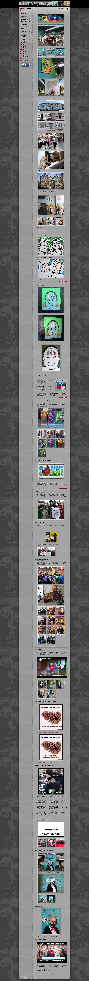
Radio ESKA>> (57, 816)
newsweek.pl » (38, 227)
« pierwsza (41, 973)
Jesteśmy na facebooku (25, 65)
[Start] (38, 4)
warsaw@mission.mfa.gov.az (41, 385)
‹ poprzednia (49, 973)
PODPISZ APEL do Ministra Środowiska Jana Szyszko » (48, 732)
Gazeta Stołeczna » (45, 564)
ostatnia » (59, 974)
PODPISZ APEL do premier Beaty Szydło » (45, 762)
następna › (52, 974)
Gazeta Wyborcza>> (48, 654)
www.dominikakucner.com (53, 646)
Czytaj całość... (63, 281)
